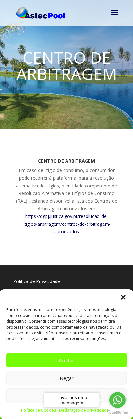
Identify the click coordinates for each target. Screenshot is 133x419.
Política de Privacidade (36, 281)
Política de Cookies (38, 410)
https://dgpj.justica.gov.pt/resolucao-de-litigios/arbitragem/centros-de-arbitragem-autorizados (67, 224)
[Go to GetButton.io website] (117, 412)
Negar (67, 378)
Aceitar (66, 360)
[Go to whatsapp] (117, 400)
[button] (123, 297)
